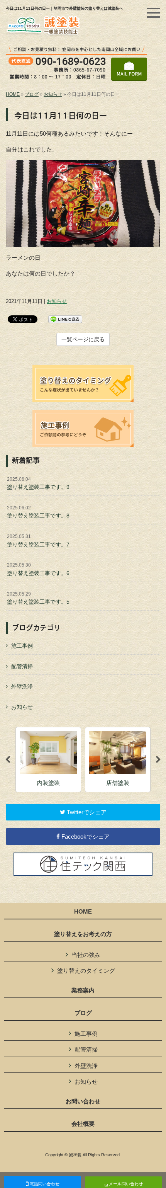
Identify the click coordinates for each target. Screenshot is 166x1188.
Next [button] (158, 760)
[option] (48, 759)
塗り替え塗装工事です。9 (38, 483)
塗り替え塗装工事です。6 (38, 569)
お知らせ (53, 94)
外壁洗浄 (22, 686)
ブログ (32, 94)
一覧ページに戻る (83, 339)
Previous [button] (8, 760)
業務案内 (83, 990)
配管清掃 (22, 666)
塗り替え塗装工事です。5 (38, 598)
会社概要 (83, 1124)
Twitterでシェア (86, 812)
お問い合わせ (83, 1101)
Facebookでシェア (85, 836)
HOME (13, 94)
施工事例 (22, 646)
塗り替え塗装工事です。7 (38, 541)
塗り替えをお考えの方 (83, 934)
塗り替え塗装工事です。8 (38, 512)
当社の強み (85, 954)
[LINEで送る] (65, 318)
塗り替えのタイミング (86, 970)
